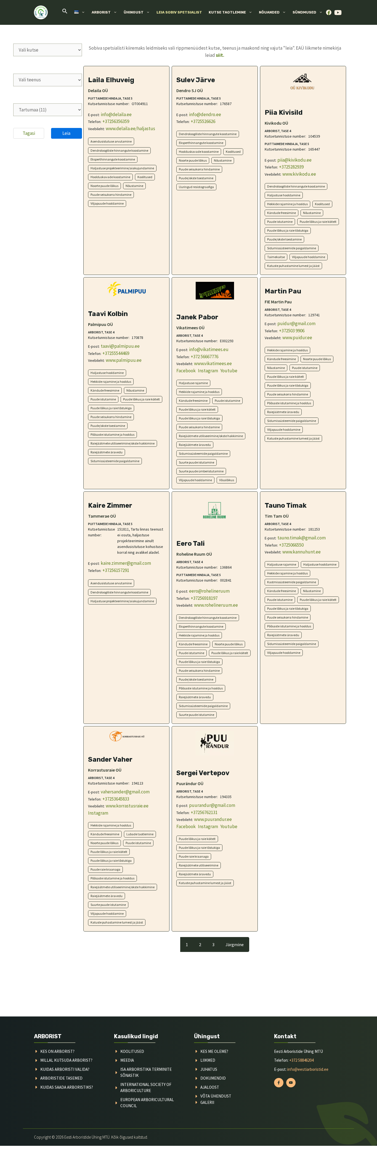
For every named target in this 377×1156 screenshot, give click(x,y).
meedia (127, 1060)
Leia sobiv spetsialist (179, 12)
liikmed (207, 1060)
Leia (66, 133)
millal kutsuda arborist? (66, 1060)
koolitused (132, 1051)
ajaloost (209, 1087)
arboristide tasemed (61, 1078)
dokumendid (213, 1078)
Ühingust (134, 12)
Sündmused (304, 12)
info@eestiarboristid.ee (307, 1069)
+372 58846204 (301, 1060)
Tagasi (29, 133)
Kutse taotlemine (227, 12)
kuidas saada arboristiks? (66, 1087)
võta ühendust (215, 1096)
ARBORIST (48, 1036)
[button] (65, 12)
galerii (207, 1102)
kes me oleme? (214, 1051)
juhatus (208, 1069)
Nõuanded (269, 12)
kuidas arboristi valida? (64, 1069)
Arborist (101, 12)
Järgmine (234, 944)
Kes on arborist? (57, 1051)
